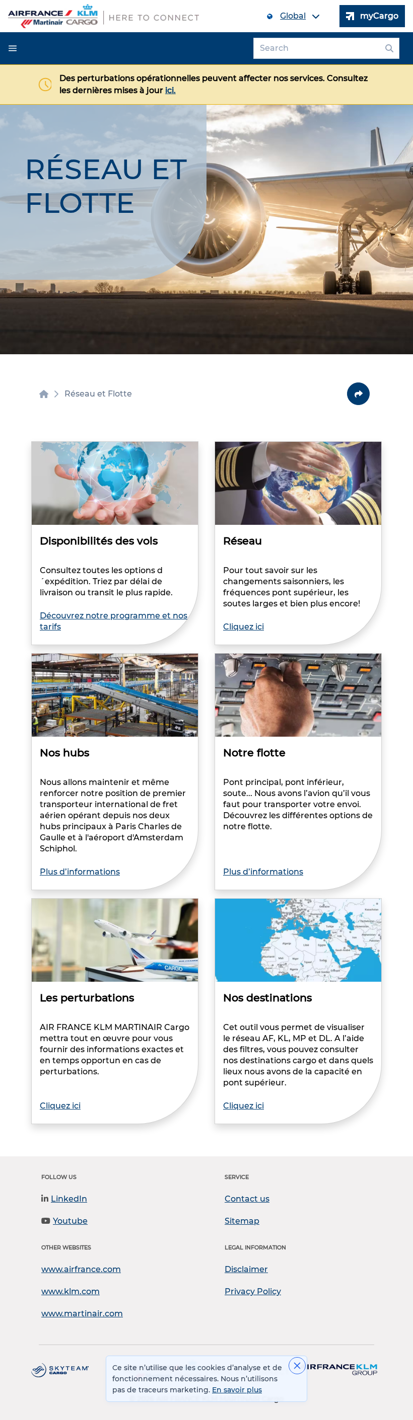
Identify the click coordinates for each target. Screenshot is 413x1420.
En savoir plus (237, 1389)
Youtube (70, 1221)
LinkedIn (69, 1199)
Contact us (247, 1199)
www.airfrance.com (81, 1269)
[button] (13, 48)
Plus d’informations (80, 872)
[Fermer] (297, 1366)
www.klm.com (70, 1291)
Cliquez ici (243, 627)
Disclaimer (246, 1269)
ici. (170, 90)
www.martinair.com (82, 1313)
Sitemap (242, 1221)
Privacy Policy (253, 1291)
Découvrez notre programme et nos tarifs (113, 621)
